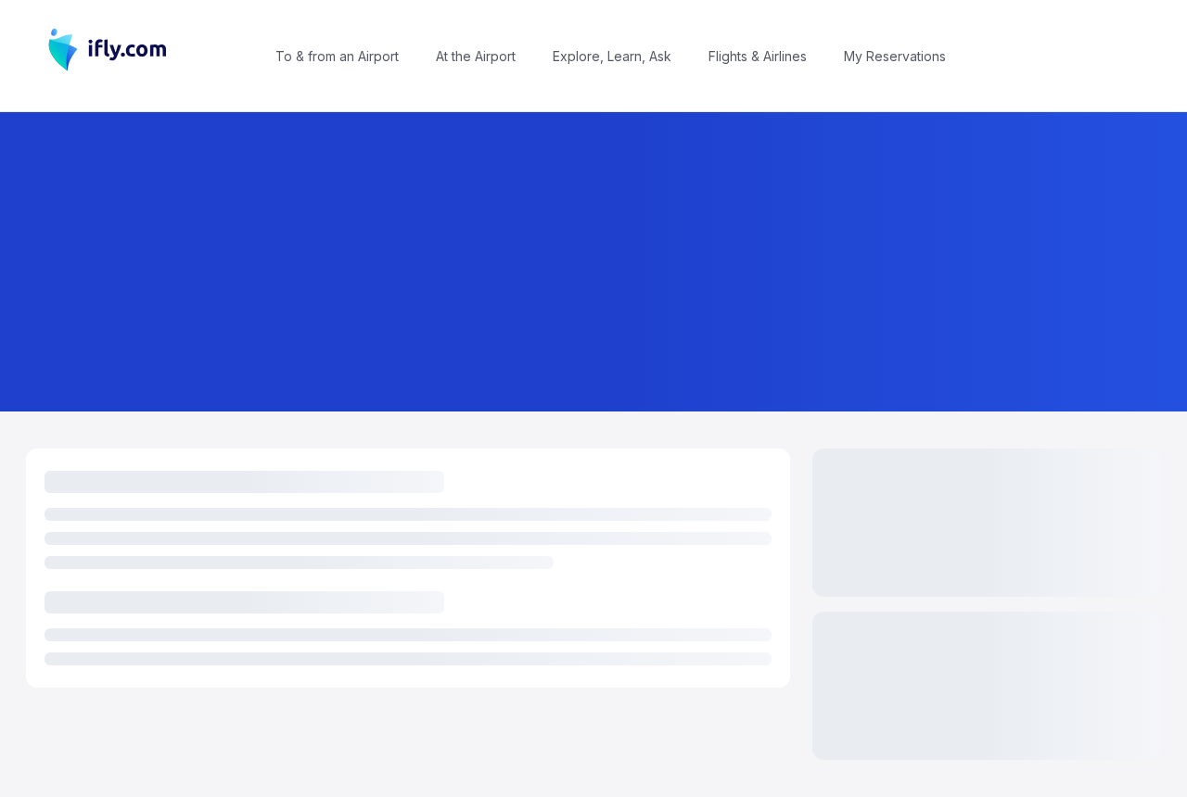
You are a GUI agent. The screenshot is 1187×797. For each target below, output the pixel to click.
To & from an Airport (337, 56)
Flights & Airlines (757, 56)
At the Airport (476, 56)
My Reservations (895, 56)
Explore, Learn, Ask (612, 56)
